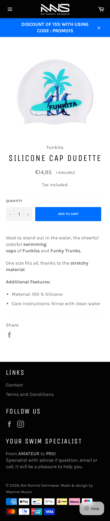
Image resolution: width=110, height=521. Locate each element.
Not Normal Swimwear (40, 485)
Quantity (14, 201)
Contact (14, 385)
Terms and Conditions (30, 394)
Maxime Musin (19, 492)
